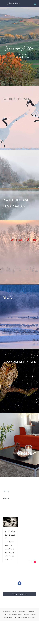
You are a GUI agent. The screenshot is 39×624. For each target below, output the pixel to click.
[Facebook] (19, 583)
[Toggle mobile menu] (35, 4)
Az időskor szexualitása (10, 534)
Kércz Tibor (17, 617)
